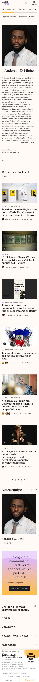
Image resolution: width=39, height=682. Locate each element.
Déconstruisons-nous (14, 302)
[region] (20, 9)
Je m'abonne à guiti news (19, 588)
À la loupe (9, 254)
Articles (22, 9)
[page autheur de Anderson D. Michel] (35, 539)
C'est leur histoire (12, 206)
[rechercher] (3, 9)
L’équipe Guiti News (9, 17)
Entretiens (32, 9)
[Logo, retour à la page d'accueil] (5, 4)
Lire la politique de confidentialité (14, 673)
